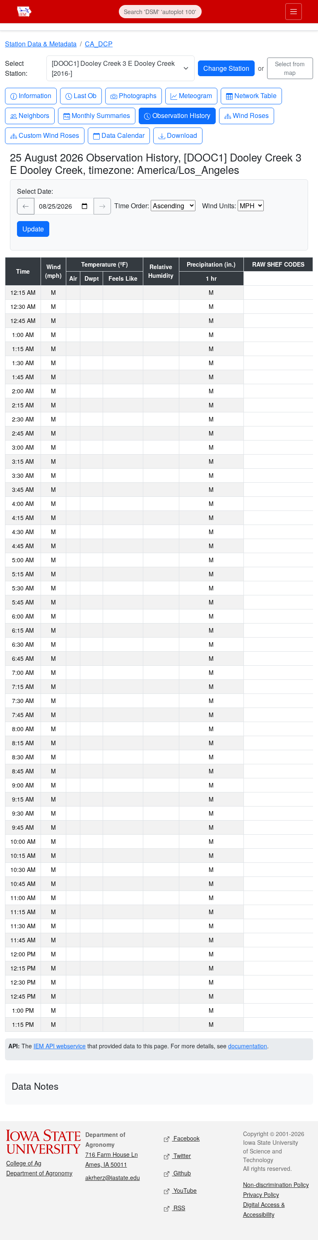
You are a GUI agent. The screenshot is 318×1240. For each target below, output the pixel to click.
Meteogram (195, 95)
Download (181, 135)
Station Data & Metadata (41, 43)
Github (181, 1173)
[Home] (24, 10)
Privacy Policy (261, 1194)
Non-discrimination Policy (276, 1184)
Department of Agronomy (39, 1173)
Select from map (290, 68)
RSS (178, 1208)
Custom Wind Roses (48, 135)
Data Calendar (123, 135)
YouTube (184, 1190)
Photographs (137, 95)
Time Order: (131, 205)
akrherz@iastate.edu (112, 1177)
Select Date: (35, 191)
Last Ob (84, 95)
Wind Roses (250, 115)
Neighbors (33, 115)
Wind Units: (219, 205)
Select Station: (16, 68)
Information (34, 95)
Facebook (186, 1138)
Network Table (255, 95)
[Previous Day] (25, 206)
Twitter (181, 1155)
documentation (247, 1046)
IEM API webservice (60, 1046)
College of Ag (23, 1163)
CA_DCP (99, 43)
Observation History (181, 115)
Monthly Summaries (100, 115)
